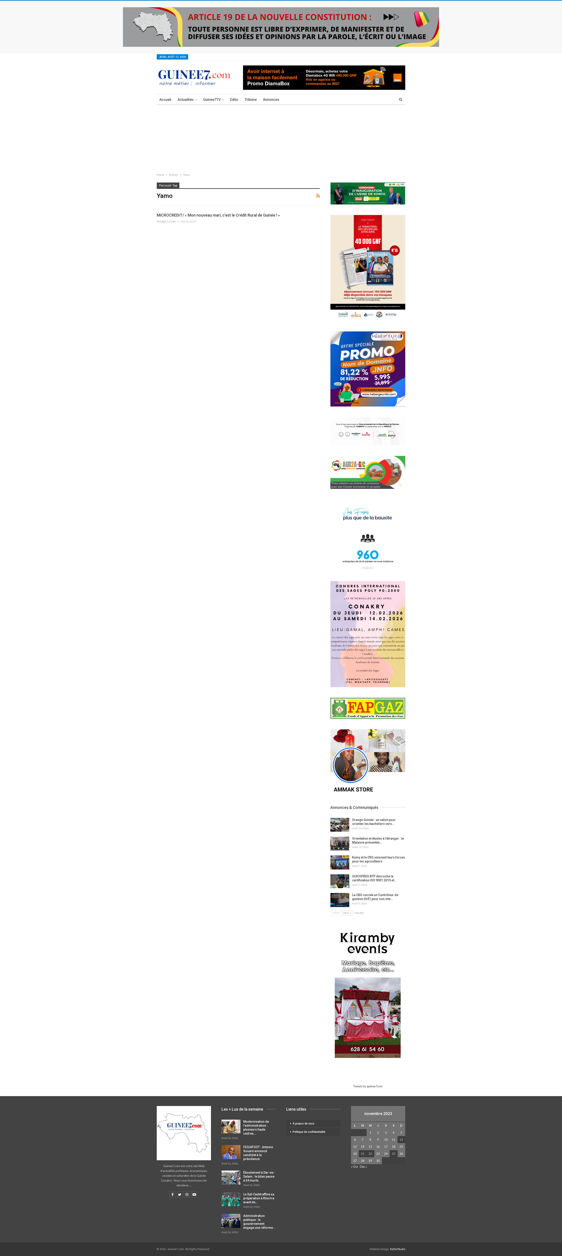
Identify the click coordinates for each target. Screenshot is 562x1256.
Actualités (186, 100)
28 (362, 1160)
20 (355, 1153)
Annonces (271, 100)
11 (393, 1139)
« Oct (354, 1166)
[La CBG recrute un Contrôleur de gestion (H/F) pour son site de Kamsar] (339, 900)
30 (378, 1160)
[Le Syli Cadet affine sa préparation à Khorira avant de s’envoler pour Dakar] (231, 1199)
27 (355, 1160)
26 (401, 1153)
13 (355, 1146)
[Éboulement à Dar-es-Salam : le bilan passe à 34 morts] (231, 1178)
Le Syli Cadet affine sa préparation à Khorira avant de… (258, 1198)
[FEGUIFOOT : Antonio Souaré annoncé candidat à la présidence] (231, 1152)
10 (386, 1139)
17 (386, 1146)
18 (393, 1146)
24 (386, 1153)
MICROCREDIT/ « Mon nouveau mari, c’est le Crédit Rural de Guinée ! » (218, 215)
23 (378, 1153)
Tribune (251, 100)
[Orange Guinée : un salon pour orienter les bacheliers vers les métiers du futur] (339, 825)
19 (401, 1146)
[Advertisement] (281, 138)
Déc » (363, 1166)
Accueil (165, 100)
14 (362, 1146)
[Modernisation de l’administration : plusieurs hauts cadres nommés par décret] (231, 1127)
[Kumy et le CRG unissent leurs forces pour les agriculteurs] (339, 862)
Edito (234, 100)
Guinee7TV (212, 100)
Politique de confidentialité (309, 1131)
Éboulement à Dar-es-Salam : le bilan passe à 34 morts (259, 1176)
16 (378, 1146)
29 (370, 1160)
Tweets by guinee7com (368, 1086)
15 (370, 1146)
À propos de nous (303, 1123)
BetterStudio (397, 1249)
